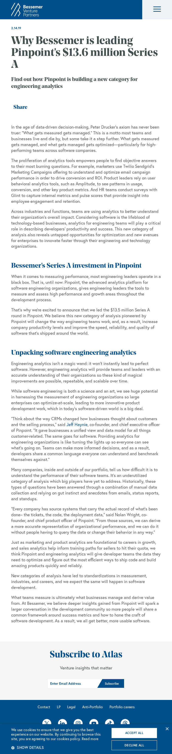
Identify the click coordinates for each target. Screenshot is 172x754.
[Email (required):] (72, 683)
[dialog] (86, 739)
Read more (90, 739)
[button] (157, 9)
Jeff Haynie (77, 424)
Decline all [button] (134, 745)
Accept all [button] (134, 733)
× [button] (167, 729)
